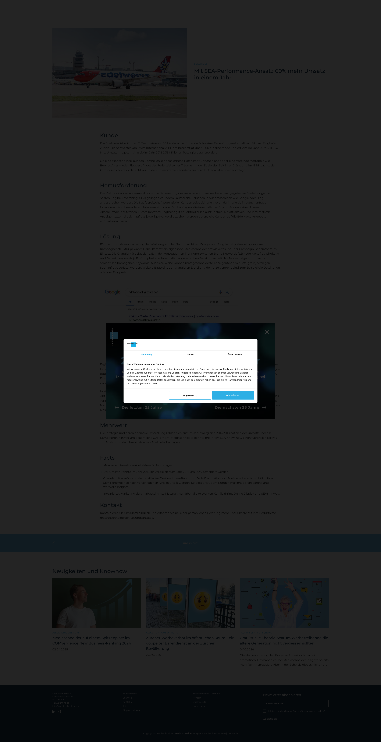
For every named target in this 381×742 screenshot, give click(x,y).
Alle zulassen (233, 395)
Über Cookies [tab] (235, 354)
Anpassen (188, 395)
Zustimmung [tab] (146, 354)
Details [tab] (190, 354)
